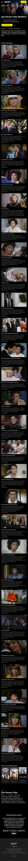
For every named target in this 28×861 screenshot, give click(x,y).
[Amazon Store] (21, 831)
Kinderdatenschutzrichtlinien (14, 849)
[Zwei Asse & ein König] (23, 775)
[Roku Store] (14, 833)
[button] (2, 2)
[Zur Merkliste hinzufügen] (14, 25)
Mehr (2, 35)
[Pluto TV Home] (8, 2)
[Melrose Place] (5, 775)
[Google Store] (13, 831)
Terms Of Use (13, 848)
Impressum (8, 848)
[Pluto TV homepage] (14, 843)
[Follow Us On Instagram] (16, 846)
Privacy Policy (19, 848)
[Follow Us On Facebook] (14, 846)
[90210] (14, 775)
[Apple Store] (6, 831)
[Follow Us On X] (12, 846)
